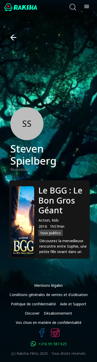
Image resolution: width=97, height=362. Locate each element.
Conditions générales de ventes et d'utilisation (49, 294)
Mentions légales (48, 285)
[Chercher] (73, 7)
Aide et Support (73, 303)
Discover (32, 313)
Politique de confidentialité (33, 303)
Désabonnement (58, 313)
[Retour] (11, 37)
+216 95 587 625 (53, 343)
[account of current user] (86, 7)
